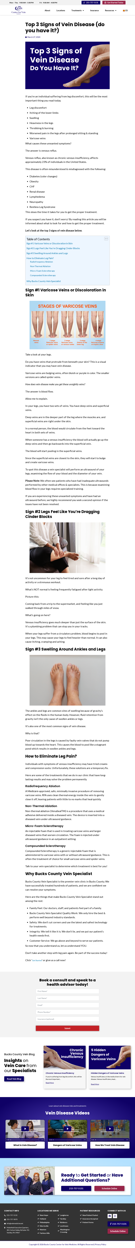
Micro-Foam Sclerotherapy (42, 271)
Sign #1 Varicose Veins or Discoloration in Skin (49, 243)
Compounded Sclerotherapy (43, 275)
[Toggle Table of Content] (105, 238)
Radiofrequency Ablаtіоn (41, 262)
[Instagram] (115, 1216)
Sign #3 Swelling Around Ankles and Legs (47, 253)
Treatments (76, 10)
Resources (109, 10)
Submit (67, 1028)
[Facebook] (110, 1216)
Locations (61, 10)
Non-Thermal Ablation (40, 266)
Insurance (94, 10)
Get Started (37, 960)
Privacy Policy (100, 1244)
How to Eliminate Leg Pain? (40, 258)
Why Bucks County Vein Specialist (44, 281)
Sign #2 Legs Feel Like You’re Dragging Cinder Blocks (53, 248)
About (47, 10)
